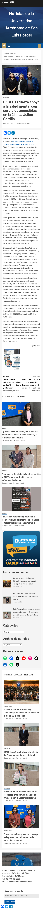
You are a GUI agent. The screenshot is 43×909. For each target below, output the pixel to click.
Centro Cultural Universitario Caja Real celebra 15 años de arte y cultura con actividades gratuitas (12, 384)
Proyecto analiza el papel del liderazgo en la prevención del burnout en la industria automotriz (21, 837)
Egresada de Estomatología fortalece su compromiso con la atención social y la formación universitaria (20, 434)
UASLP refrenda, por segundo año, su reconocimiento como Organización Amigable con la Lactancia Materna (26, 612)
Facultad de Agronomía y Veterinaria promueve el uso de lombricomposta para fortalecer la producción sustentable (20, 519)
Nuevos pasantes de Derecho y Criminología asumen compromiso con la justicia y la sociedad (25, 581)
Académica (7, 748)
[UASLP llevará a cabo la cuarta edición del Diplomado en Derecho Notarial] (7, 599)
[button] (9, 45)
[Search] (39, 46)
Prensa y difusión (10, 124)
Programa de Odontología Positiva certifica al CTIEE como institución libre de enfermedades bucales (21, 477)
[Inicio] (4, 45)
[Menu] (9, 45)
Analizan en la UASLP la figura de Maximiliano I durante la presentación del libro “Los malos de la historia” (31, 384)
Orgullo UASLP (8, 706)
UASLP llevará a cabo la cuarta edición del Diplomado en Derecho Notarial (25, 596)
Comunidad (7, 788)
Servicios (6, 97)
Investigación (8, 830)
